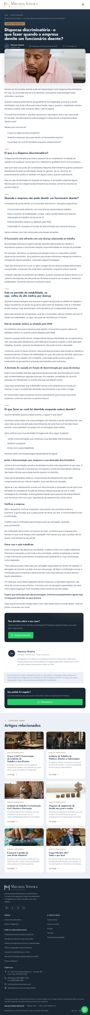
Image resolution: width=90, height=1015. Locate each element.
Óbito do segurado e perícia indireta (18, 947)
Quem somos (52, 920)
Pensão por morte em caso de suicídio (18, 939)
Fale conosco (47, 702)
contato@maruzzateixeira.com (19, 984)
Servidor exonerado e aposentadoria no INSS (21, 956)
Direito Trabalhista (17, 15)
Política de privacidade (55, 937)
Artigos (50, 928)
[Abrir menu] (83, 4)
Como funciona (53, 924)
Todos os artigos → (11, 961)
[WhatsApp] (24, 908)
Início (6, 15)
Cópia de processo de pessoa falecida (18, 934)
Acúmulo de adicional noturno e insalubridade (21, 943)
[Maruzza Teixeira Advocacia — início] (21, 4)
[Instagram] (6, 908)
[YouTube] (18, 908)
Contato (50, 933)
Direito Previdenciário (12, 920)
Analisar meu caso (22, 635)
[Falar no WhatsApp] (84, 1009)
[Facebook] (12, 908)
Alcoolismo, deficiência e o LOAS (16, 952)
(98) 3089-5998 (17, 980)
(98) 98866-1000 (22, 978)
